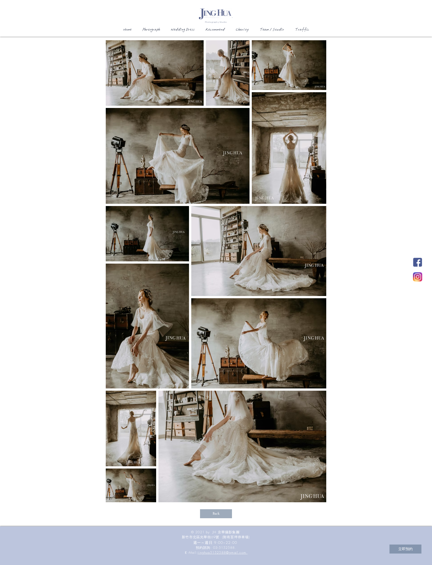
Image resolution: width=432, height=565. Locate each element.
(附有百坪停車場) (236, 537)
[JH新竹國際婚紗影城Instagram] (417, 276)
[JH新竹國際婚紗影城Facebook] (417, 262)
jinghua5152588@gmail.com (223, 552)
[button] (151, 31)
